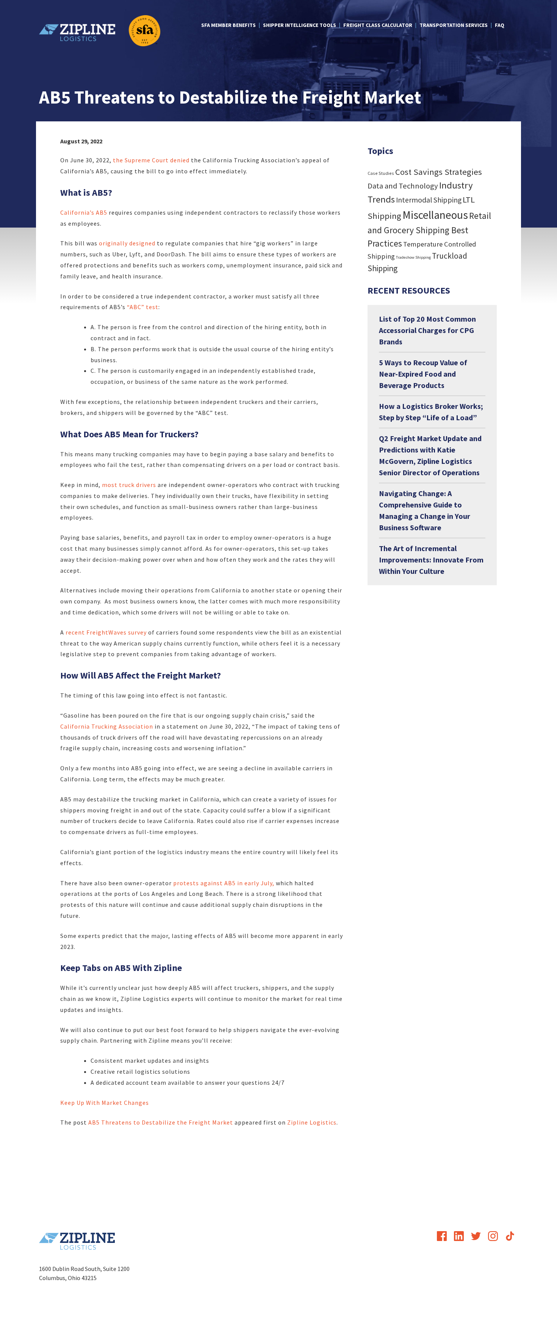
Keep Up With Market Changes (104, 1102)
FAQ (499, 25)
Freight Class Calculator (377, 25)
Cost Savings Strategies (438, 172)
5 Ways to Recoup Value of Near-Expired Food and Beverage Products (423, 374)
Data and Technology (403, 186)
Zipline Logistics (311, 1122)
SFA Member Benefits (228, 25)
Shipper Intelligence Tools (299, 25)
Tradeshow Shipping (413, 257)
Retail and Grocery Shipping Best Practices (429, 229)
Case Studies (381, 173)
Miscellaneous (435, 215)
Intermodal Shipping (429, 199)
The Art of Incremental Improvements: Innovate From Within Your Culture (431, 560)
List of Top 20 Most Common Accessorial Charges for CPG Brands (427, 330)
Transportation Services (453, 25)
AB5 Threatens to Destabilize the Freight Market (160, 1122)
